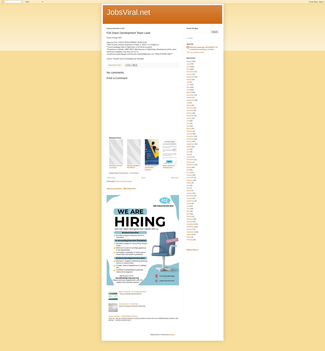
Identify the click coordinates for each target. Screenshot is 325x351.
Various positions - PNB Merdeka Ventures (123, 316)
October (189, 74)
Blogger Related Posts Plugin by (119, 173)
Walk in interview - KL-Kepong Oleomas (132, 292)
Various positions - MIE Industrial (121, 189)
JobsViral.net (128, 12)
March (189, 92)
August (189, 61)
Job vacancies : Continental (128, 304)
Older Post (174, 178)
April (188, 90)
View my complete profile (195, 52)
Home (143, 178)
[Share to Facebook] (134, 65)
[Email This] (126, 65)
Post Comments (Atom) (124, 181)
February (190, 108)
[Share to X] (131, 65)
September (190, 77)
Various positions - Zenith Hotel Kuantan (151, 168)
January (189, 134)
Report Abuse (192, 250)
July (188, 64)
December (190, 136)
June (188, 67)
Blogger (171, 335)
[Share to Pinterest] (136, 65)
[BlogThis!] (129, 65)
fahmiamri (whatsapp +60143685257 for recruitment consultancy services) (203, 48)
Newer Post (111, 178)
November (190, 72)
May (188, 69)
